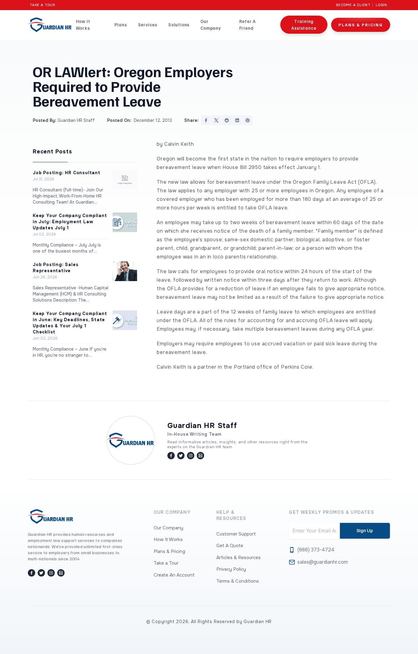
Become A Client (353, 5)
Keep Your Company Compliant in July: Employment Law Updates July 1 (70, 222)
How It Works (83, 24)
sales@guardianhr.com (322, 562)
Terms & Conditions (237, 581)
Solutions (178, 24)
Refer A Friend (247, 24)
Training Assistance (303, 24)
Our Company (210, 24)
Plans (120, 24)
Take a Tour (42, 5)
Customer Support (236, 534)
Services (147, 24)
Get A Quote (229, 546)
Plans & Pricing (360, 24)
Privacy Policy (231, 569)
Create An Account (174, 575)
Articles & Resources (238, 557)
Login (381, 5)
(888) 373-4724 (315, 550)
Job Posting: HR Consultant (66, 172)
